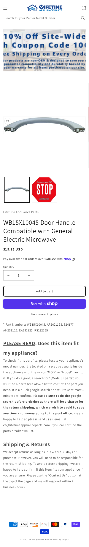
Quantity (8, 267)
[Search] (83, 18)
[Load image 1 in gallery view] (17, 190)
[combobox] (44, 18)
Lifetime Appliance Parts (39, 539)
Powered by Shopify (59, 539)
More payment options (44, 314)
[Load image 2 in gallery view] (44, 190)
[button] (5, 8)
